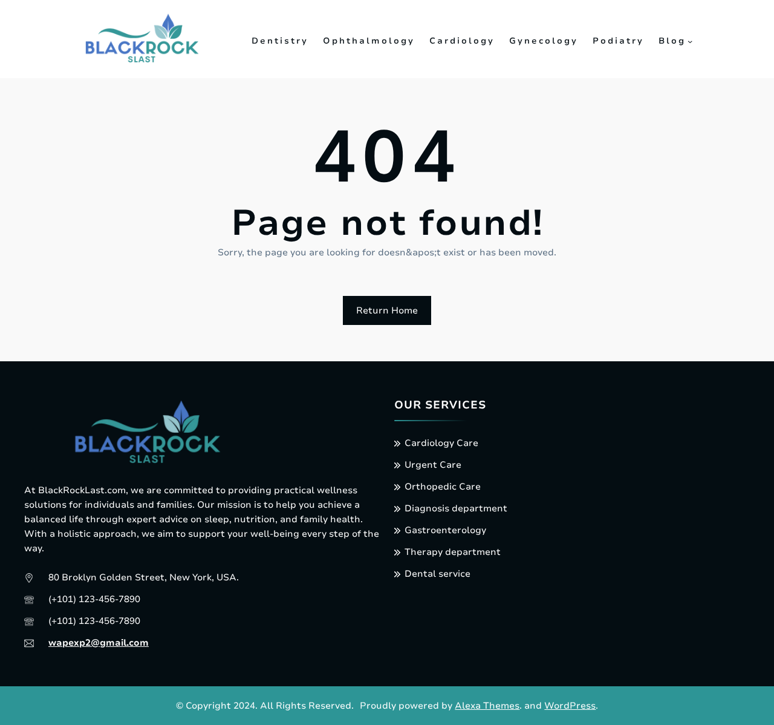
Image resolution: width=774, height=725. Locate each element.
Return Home (387, 310)
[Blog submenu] (690, 41)
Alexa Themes (487, 706)
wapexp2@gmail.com (98, 643)
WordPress (570, 706)
